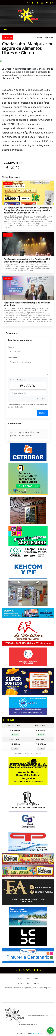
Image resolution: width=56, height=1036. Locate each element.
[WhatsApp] (33, 2)
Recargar (41, 399)
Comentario (12, 358)
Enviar (42, 412)
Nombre (11, 347)
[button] (28, 2)
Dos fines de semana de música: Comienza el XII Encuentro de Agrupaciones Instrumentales (27, 260)
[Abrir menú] (5, 30)
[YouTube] (46, 2)
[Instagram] (42, 2)
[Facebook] (37, 2)
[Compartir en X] (12, 168)
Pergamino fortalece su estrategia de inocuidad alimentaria (27, 303)
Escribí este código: (17, 380)
